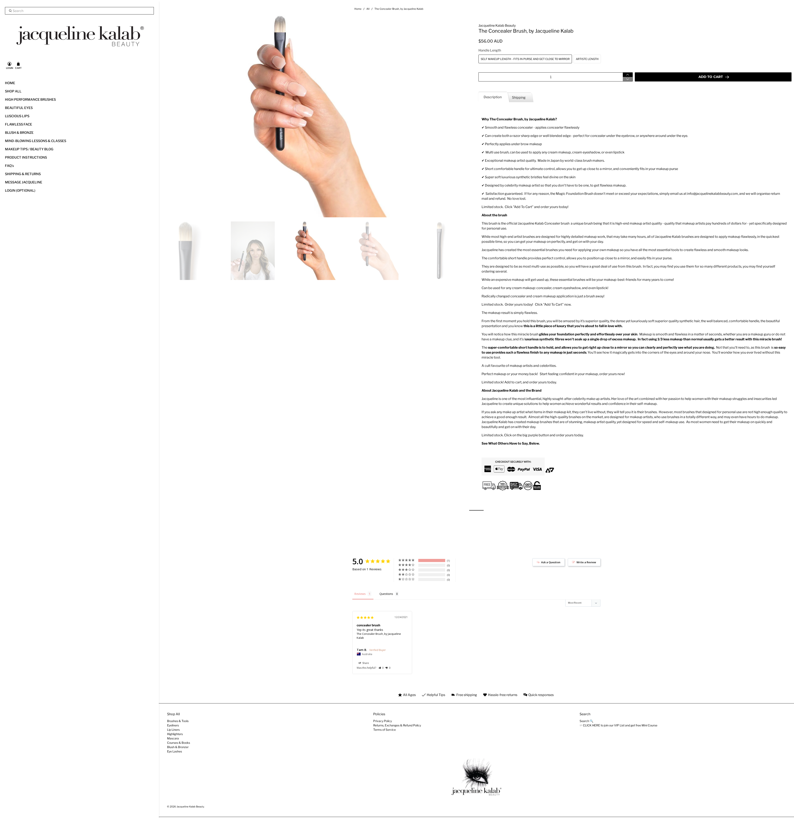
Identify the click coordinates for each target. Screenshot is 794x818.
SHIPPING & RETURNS (23, 174)
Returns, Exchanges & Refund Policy (397, 725)
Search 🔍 (586, 721)
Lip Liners (173, 729)
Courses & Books (178, 742)
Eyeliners (173, 725)
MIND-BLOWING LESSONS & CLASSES (35, 141)
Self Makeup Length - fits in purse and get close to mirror (525, 59)
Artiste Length (587, 59)
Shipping (519, 97)
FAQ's (9, 166)
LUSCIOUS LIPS (17, 116)
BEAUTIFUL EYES (19, 108)
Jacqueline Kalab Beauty (497, 26)
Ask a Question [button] (550, 562)
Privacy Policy (382, 721)
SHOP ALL (13, 91)
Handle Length (489, 50)
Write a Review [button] (586, 562)
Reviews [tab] (360, 594)
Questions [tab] (386, 594)
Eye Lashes (174, 751)
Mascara (173, 738)
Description (493, 97)
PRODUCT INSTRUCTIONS (26, 157)
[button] (381, 668)
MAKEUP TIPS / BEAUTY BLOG (29, 149)
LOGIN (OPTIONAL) (20, 191)
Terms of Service (384, 729)
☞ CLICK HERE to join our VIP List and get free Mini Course (618, 725)
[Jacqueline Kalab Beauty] (79, 36)
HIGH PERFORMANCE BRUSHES (30, 100)
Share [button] (365, 663)
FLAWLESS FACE (18, 124)
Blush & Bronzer (178, 747)
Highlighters (175, 734)
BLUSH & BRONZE (19, 133)
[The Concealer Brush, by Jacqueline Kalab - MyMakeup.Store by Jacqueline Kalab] (317, 116)
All (367, 9)
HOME (10, 83)
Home (357, 9)
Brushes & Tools (178, 721)
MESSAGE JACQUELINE (23, 182)
